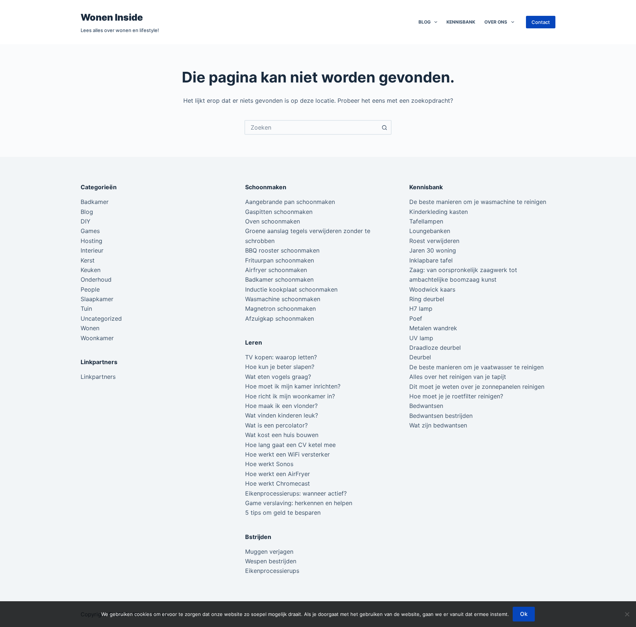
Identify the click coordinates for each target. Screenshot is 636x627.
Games (90, 231)
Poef (415, 318)
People (90, 289)
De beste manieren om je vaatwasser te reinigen (476, 367)
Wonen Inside (112, 17)
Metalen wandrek (433, 328)
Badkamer (95, 201)
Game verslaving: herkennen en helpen (298, 503)
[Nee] (626, 614)
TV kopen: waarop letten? (281, 357)
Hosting (91, 240)
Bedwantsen (426, 405)
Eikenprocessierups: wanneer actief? (296, 493)
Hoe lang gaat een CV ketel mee (290, 444)
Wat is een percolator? (276, 425)
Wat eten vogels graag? (278, 376)
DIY (86, 221)
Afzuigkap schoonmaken (279, 318)
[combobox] (311, 127)
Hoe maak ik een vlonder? (281, 405)
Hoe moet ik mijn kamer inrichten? (292, 386)
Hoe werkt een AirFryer (277, 474)
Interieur (92, 250)
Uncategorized (101, 318)
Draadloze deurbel (435, 347)
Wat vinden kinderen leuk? (281, 415)
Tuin (86, 308)
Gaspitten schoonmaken (278, 211)
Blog (424, 22)
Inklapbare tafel (431, 260)
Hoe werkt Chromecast (277, 483)
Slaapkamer (97, 299)
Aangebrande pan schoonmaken (290, 201)
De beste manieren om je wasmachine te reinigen (477, 201)
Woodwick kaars (432, 289)
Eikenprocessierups (272, 570)
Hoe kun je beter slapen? (279, 366)
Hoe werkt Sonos (269, 464)
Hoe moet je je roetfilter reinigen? (456, 396)
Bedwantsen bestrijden (441, 415)
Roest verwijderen (434, 240)
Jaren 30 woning (432, 250)
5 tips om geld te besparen (283, 512)
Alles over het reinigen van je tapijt (457, 376)
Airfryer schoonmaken (276, 270)
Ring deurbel (426, 299)
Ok (523, 613)
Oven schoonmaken (272, 221)
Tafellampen (426, 221)
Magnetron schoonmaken (280, 308)
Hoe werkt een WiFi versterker (287, 454)
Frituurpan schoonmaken (279, 260)
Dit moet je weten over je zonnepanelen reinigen (476, 386)
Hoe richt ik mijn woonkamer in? (290, 396)
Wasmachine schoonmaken (282, 299)
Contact (540, 22)
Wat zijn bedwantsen (438, 425)
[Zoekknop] (384, 127)
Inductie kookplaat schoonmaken (291, 289)
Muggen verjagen (269, 551)
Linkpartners (98, 376)
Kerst (88, 260)
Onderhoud (96, 279)
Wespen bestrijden (270, 561)
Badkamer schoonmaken (279, 279)
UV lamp (421, 338)
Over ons (495, 22)
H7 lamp (420, 308)
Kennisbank (460, 22)
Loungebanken (429, 231)
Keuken (90, 270)
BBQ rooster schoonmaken (282, 250)
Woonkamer (97, 338)
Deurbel (420, 357)
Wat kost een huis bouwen (281, 434)
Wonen (90, 328)
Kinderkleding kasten (438, 211)
